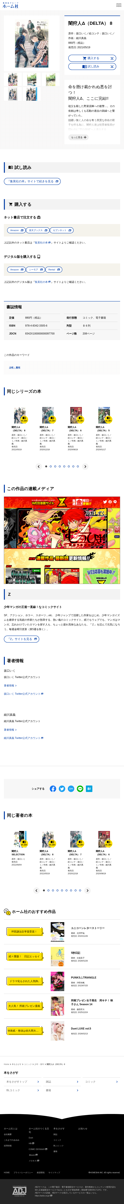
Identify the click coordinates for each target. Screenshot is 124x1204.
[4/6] (51, 79)
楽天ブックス (36, 230)
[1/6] (32, 43)
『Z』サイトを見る (19, 639)
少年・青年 (14, 367)
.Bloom (32, 1155)
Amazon (14, 230)
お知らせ (82, 1128)
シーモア (33, 269)
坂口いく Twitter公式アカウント (22, 693)
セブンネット (60, 230)
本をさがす (16, 1064)
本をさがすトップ (16, 1081)
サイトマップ (54, 1172)
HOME (7, 1172)
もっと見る (77, 137)
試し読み (93, 66)
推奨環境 (41, 1172)
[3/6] (32, 79)
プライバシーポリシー (23, 1172)
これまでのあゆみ (11, 1140)
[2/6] (13, 79)
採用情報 (8, 1146)
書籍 (48, 1090)
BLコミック (13, 1090)
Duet (31, 1138)
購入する (93, 58)
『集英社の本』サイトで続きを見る (30, 181)
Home (6, 1064)
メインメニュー (119, 5)
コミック (28, 1064)
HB (30, 1143)
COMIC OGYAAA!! (37, 1149)
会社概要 (8, 1134)
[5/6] (13, 94)
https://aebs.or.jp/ (42, 1196)
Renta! (51, 269)
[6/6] (32, 94)
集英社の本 (41, 242)
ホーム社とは (10, 1128)
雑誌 (48, 1081)
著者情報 (9, 685)
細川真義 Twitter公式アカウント (22, 738)
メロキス (32, 1161)
